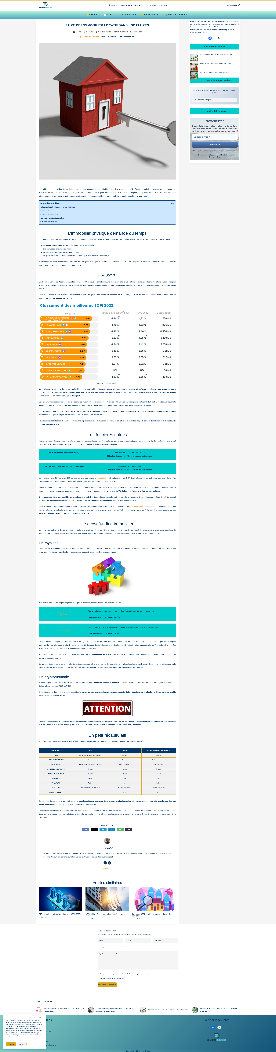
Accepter (11, 1044)
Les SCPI (45, 211)
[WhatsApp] (120, 829)
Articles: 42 (107, 868)
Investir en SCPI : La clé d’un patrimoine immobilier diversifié (151, 915)
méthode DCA (139, 506)
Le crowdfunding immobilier (52, 218)
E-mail (130, 940)
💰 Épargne (92, 15)
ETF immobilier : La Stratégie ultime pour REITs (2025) (60, 914)
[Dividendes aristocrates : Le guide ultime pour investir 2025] (194, 67)
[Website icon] (109, 863)
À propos (113, 5)
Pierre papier (133, 32)
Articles (139, 5)
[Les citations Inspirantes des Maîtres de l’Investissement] (194, 58)
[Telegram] (103, 829)
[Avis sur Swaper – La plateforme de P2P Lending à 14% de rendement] (39, 1010)
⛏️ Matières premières (176, 15)
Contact (163, 5)
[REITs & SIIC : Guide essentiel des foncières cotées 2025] (107, 899)
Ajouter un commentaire (108, 954)
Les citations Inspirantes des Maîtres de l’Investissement (216, 54)
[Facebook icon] (105, 863)
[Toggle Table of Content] (171, 203)
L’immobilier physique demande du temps (58, 207)
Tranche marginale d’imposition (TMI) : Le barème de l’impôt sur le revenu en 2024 (114, 1009)
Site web (157, 940)
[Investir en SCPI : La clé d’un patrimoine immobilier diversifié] (154, 899)
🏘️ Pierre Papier (128, 15)
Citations (151, 5)
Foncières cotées (104, 32)
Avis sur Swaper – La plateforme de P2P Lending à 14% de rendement (64, 1009)
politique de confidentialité (217, 155)
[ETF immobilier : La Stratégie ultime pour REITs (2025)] (60, 899)
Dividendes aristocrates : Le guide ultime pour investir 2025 (217, 63)
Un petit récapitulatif (49, 221)
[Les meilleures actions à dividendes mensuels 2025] (194, 75)
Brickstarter (64, 630)
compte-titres (103, 478)
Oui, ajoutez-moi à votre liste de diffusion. (115, 947)
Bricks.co (64, 614)
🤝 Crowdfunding (150, 15)
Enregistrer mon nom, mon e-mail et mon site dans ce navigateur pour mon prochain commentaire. (131, 974)
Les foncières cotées (49, 214)
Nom (101, 940)
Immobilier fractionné (120, 32)
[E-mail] (128, 829)
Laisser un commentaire (107, 985)
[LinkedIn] (111, 829)
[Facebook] (85, 829)
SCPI (140, 32)
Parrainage (127, 5)
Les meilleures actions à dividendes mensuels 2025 (215, 72)
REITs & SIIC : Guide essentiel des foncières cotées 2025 (105, 915)
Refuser (21, 1044)
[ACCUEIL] (81, 37)
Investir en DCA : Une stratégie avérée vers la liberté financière (218, 1009)
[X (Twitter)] (94, 829)
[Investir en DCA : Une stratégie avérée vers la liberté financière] (195, 1010)
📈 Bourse (109, 15)
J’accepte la (112, 978)
